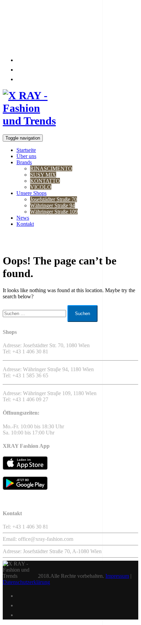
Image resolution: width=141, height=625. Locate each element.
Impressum (117, 576)
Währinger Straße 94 (52, 205)
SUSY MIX (43, 175)
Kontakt (25, 224)
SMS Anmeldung (25, 43)
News (22, 218)
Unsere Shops (31, 193)
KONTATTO (45, 181)
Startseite (26, 150)
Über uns (26, 156)
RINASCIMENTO (51, 168)
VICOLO (40, 187)
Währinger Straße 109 (54, 211)
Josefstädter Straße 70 (53, 199)
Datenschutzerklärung (26, 582)
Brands (24, 162)
